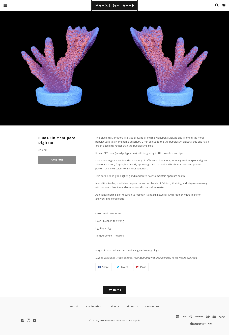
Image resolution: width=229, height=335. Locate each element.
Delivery (114, 306)
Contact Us (152, 306)
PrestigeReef (107, 320)
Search (74, 306)
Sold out (57, 159)
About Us (132, 306)
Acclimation (93, 306)
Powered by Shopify (128, 320)
